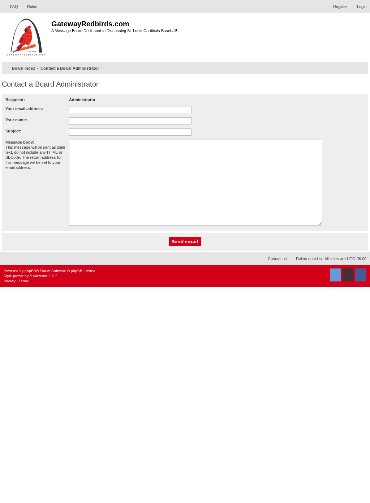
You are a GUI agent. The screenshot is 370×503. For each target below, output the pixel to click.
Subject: (13, 131)
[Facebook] (360, 274)
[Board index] (26, 36)
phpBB (30, 271)
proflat (18, 276)
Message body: (19, 142)
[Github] (348, 274)
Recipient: (15, 99)
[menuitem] (11, 6)
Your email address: (24, 108)
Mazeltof (40, 276)
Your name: (16, 120)
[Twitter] (335, 274)
